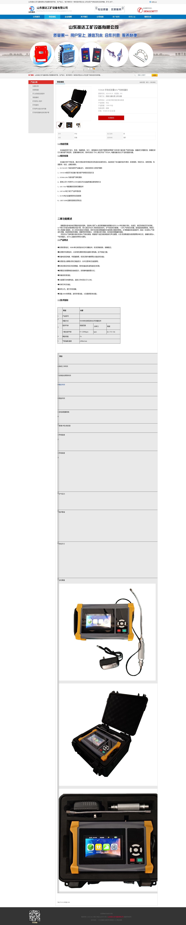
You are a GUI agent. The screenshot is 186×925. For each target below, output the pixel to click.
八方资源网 (101, 920)
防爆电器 (36, 90)
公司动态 (100, 17)
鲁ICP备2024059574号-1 (101, 917)
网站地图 (119, 920)
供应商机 (52, 17)
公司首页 (36, 17)
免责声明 (107, 920)
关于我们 (84, 17)
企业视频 (68, 17)
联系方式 (147, 17)
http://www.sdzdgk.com (64, 902)
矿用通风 (36, 105)
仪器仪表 (36, 86)
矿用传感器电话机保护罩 (41, 112)
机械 (107, 96)
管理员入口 (113, 920)
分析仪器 (119, 96)
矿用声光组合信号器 (39, 109)
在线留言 (111, 118)
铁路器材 (36, 97)
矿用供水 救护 (37, 101)
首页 (147, 82)
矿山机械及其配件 (39, 93)
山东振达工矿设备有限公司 (115, 917)
